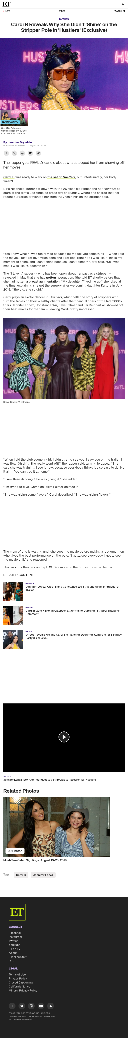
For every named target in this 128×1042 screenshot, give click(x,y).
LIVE (8, 11)
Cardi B (8, 177)
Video (62, 11)
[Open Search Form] (123, 4)
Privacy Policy (18, 979)
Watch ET (119, 11)
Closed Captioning (21, 983)
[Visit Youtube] (41, 1006)
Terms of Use (17, 975)
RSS (11, 961)
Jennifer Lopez (43, 875)
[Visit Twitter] (21, 1006)
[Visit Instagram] (31, 1006)
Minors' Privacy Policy (23, 991)
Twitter (13, 941)
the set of (61, 177)
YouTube (14, 945)
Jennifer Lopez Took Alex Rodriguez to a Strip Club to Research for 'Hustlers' (49, 779)
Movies (64, 19)
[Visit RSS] (50, 1006)
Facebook (15, 933)
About (13, 953)
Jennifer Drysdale (20, 143)
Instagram (15, 937)
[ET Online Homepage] (7, 4)
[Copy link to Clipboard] (38, 153)
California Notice (19, 987)
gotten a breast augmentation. (38, 281)
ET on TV (14, 949)
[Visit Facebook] (12, 1006)
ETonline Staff (18, 957)
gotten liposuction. (59, 277)
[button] (64, 736)
